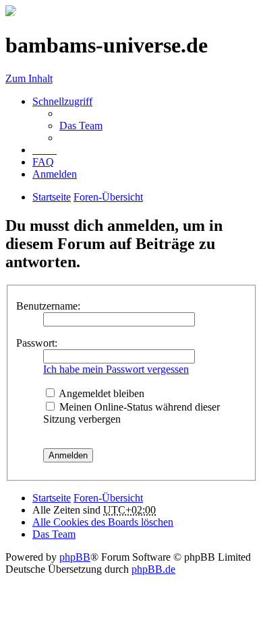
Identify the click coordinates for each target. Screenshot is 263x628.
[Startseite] (10, 12)
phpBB (74, 557)
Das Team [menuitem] (81, 125)
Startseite (51, 497)
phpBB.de (153, 569)
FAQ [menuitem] (43, 162)
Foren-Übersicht (108, 497)
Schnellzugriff (62, 101)
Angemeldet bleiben (100, 393)
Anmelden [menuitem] (54, 174)
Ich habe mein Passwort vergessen (116, 369)
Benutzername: (48, 306)
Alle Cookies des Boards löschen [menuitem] (102, 522)
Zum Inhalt (29, 78)
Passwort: (36, 343)
